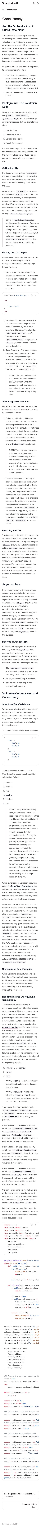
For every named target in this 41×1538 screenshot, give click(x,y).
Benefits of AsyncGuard (22, 886)
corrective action (10, 1027)
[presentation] (20, 303)
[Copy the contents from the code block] (31, 295)
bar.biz (9, 795)
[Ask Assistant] (35, 295)
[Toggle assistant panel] (38, 3)
